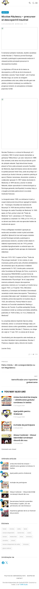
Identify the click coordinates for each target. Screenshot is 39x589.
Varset (4, 529)
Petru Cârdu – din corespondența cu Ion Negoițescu (18, 366)
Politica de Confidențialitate (15, 576)
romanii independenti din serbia (11, 544)
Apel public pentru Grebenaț (22, 412)
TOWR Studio (23, 584)
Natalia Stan (13, 536)
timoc (21, 536)
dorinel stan (21, 533)
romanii (5, 536)
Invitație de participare (24, 425)
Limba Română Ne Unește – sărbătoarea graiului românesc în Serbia (25, 400)
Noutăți (5, 12)
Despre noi (31, 576)
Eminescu (29, 536)
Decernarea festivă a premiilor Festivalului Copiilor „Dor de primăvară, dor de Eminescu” (21, 503)
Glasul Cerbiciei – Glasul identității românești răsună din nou (25, 438)
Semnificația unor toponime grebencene (24, 381)
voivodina (5, 540)
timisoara (25, 544)
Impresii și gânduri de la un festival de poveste (22, 512)
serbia (19, 529)
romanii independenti (8, 533)
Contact (19, 578)
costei (29, 533)
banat (25, 529)
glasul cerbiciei (7, 548)
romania (12, 529)
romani (13, 540)
